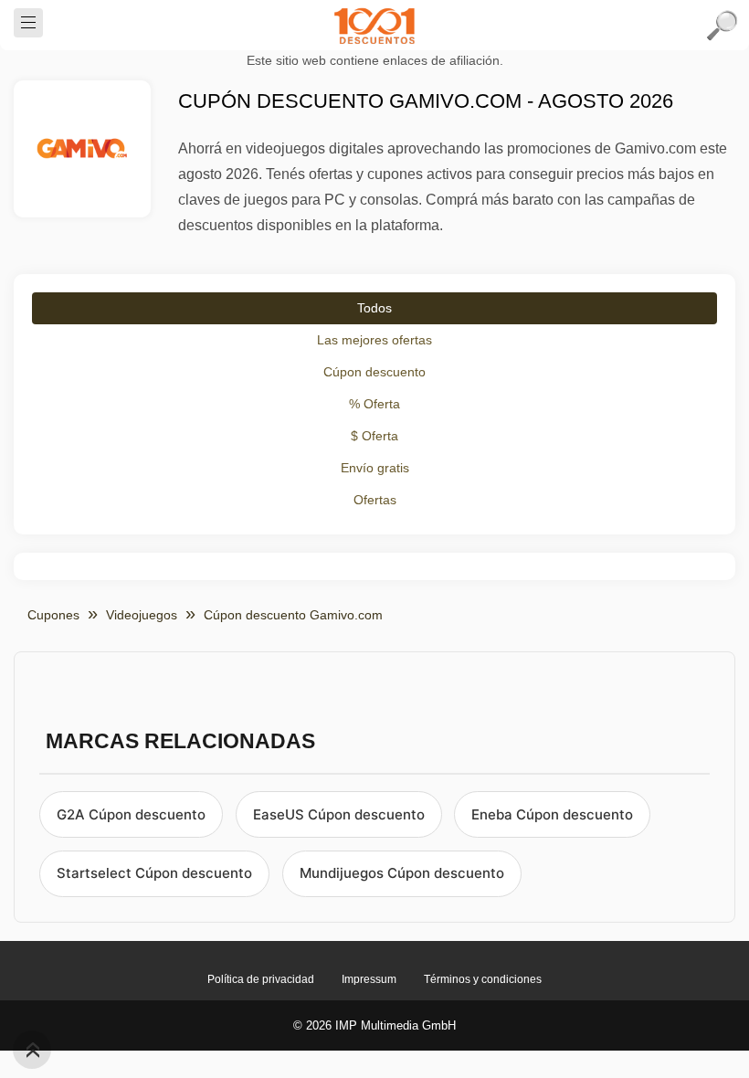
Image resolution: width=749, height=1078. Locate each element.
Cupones (53, 615)
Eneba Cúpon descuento (552, 814)
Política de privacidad (260, 979)
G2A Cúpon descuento (131, 814)
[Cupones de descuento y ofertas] (374, 26)
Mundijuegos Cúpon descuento (402, 873)
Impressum (369, 979)
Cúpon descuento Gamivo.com (293, 615)
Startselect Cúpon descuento (154, 873)
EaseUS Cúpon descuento (339, 814)
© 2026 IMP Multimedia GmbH (374, 1025)
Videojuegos (141, 615)
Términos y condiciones (483, 979)
